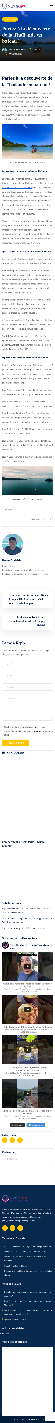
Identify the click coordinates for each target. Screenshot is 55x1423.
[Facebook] (4, 1140)
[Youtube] (12, 1140)
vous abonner (38, 728)
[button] (51, 6)
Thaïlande (10, 19)
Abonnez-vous (37, 1125)
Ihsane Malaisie (17, 49)
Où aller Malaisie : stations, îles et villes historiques (26, 1251)
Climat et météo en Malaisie (16, 1265)
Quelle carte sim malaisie (15, 1319)
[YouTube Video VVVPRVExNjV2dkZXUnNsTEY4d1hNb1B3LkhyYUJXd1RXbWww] (27, 966)
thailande (8, 509)
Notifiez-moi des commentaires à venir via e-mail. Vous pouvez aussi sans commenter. (28, 730)
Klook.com (5, 1333)
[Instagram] (20, 1140)
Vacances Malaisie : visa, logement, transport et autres (28, 1246)
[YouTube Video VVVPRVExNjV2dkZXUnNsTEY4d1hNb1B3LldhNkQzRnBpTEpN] (27, 1009)
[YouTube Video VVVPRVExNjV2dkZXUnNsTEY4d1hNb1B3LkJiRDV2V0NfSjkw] (27, 1093)
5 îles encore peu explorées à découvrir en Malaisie (24, 928)
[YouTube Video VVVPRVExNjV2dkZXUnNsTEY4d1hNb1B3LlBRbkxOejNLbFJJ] (27, 1049)
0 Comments (15, 53)
